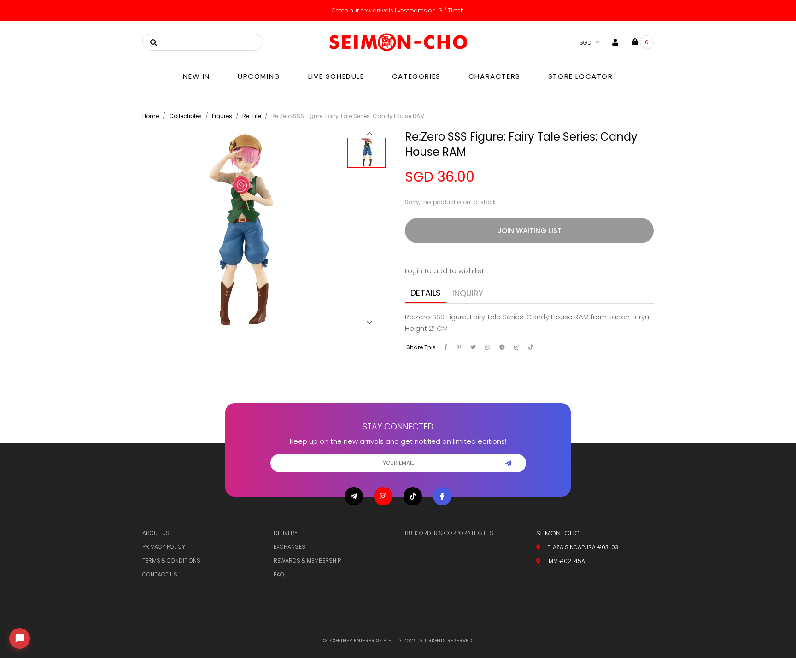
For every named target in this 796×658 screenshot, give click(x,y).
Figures (222, 116)
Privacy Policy (163, 547)
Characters (494, 76)
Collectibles (185, 116)
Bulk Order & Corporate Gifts (449, 533)
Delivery (286, 533)
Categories (416, 76)
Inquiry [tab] (467, 293)
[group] (369, 151)
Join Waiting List (530, 230)
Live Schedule (336, 76)
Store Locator (580, 76)
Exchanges (289, 547)
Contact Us (159, 574)
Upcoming (259, 76)
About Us (156, 533)
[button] (369, 133)
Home (150, 116)
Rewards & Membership (307, 560)
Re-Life (251, 116)
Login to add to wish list (444, 271)
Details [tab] (425, 293)
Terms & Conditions (171, 560)
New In (196, 76)
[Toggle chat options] (19, 638)
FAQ (279, 574)
